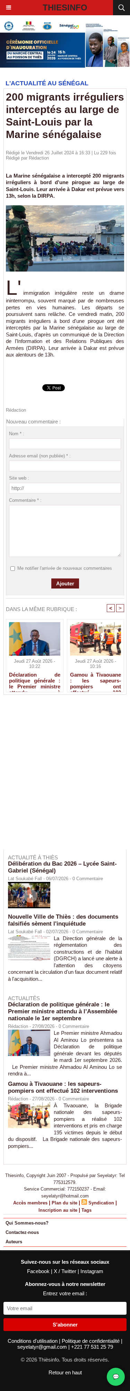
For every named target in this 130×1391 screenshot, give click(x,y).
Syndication (101, 1202)
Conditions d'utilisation (33, 1341)
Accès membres (30, 1202)
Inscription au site (57, 1210)
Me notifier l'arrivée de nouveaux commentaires (64, 568)
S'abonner (65, 1325)
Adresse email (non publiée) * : (40, 455)
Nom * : (16, 433)
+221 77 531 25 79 (92, 1347)
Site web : (19, 478)
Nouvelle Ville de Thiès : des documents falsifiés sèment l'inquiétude (63, 920)
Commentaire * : (25, 500)
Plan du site (64, 1202)
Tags (86, 1210)
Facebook (39, 1271)
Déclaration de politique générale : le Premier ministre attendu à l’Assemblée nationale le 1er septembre (34, 680)
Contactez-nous (22, 1232)
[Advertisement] (61, 777)
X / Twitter (66, 1271)
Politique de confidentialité (91, 1341)
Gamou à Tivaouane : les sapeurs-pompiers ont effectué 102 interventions (95, 680)
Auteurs (14, 1241)
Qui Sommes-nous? (27, 1223)
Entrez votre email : (65, 1293)
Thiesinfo (65, 7)
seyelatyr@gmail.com (42, 1347)
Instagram (91, 1271)
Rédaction (39, 158)
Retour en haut (65, 1372)
